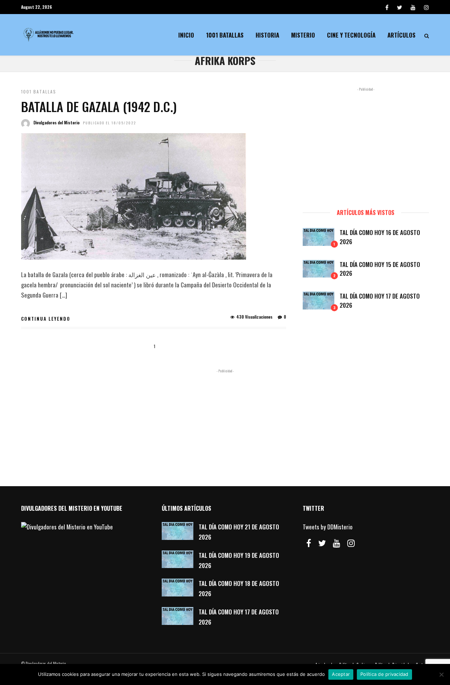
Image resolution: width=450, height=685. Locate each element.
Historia (267, 35)
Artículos (401, 35)
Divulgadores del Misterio (56, 122)
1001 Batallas (225, 35)
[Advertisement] (366, 145)
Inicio (186, 35)
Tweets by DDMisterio (328, 526)
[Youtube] (413, 7)
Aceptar (341, 674)
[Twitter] (322, 543)
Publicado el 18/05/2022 (109, 122)
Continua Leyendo (45, 318)
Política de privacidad (384, 674)
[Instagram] (426, 7)
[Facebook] (308, 543)
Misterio (303, 35)
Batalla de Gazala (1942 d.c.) (99, 106)
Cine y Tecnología (351, 35)
